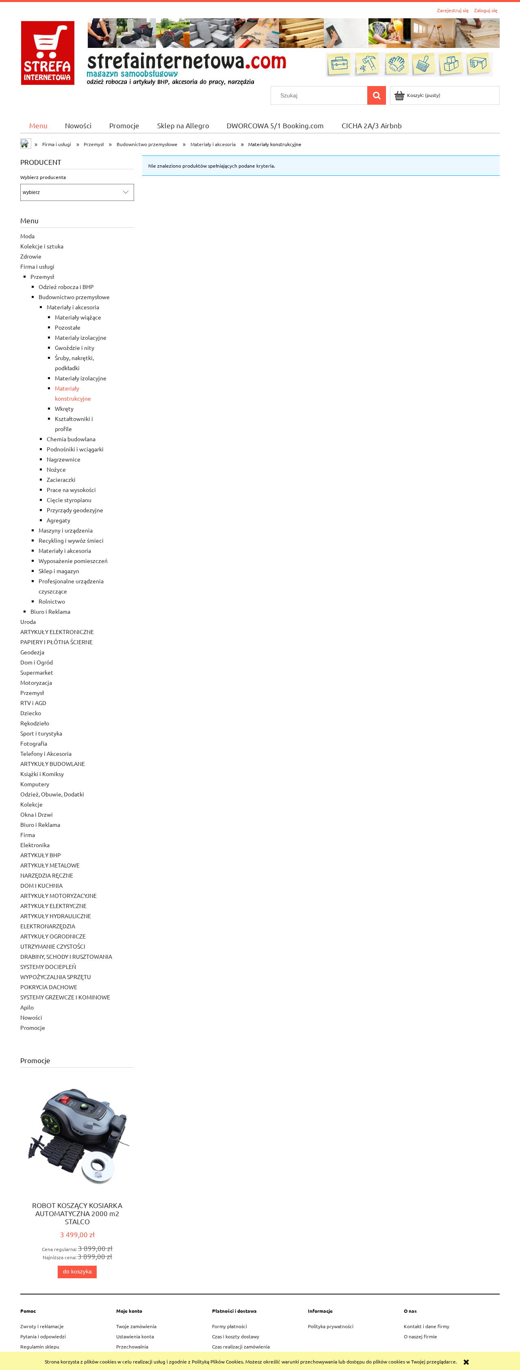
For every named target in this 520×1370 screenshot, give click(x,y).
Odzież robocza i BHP (66, 286)
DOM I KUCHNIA (41, 885)
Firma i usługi (37, 266)
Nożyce (56, 469)
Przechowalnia (132, 1346)
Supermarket (36, 672)
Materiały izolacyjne (80, 378)
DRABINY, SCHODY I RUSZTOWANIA (66, 956)
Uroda (28, 621)
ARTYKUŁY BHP (40, 855)
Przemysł (42, 276)
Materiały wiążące (78, 317)
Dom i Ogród (36, 662)
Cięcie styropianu (69, 499)
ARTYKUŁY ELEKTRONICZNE (57, 631)
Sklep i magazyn (59, 570)
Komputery (34, 783)
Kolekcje (31, 804)
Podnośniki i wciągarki (75, 449)
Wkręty (64, 408)
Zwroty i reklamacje (42, 1326)
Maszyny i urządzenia (66, 530)
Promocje (32, 1027)
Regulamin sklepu (39, 1346)
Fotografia (33, 743)
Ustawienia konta (135, 1336)
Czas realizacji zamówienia (241, 1346)
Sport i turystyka (41, 733)
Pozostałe (67, 327)
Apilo (27, 1007)
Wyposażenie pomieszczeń (73, 560)
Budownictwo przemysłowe (74, 296)
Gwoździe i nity (74, 347)
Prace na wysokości (71, 489)
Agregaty (58, 520)
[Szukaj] (376, 95)
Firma (27, 834)
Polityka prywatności (330, 1326)
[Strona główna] (260, 51)
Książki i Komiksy (42, 773)
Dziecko (30, 712)
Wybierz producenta (43, 177)
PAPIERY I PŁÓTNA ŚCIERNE (56, 641)
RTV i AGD (33, 702)
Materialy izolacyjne (80, 337)
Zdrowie (30, 256)
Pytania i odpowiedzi (43, 1336)
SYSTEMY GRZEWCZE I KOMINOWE (65, 997)
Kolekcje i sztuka (41, 246)
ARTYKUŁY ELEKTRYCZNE (53, 905)
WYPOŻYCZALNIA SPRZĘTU (55, 976)
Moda (27, 235)
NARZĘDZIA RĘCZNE (46, 875)
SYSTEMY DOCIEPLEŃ (48, 966)
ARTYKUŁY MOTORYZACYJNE (58, 895)
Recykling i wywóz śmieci (71, 540)
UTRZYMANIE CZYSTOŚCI (52, 946)
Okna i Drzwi (36, 814)
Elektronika (35, 844)
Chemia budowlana (71, 438)
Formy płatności (229, 1326)
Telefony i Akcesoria (46, 753)
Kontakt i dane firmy (426, 1326)
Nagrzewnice (63, 459)
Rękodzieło (34, 723)
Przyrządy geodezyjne (75, 509)
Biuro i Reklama (50, 611)
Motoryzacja (36, 682)
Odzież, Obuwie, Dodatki (52, 794)
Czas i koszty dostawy (235, 1336)
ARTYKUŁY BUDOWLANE (52, 763)
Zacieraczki (61, 479)
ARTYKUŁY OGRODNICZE (53, 936)
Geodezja (32, 652)
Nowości (31, 1017)
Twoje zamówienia (136, 1326)
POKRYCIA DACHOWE (48, 986)
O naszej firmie (420, 1336)
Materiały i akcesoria (73, 307)
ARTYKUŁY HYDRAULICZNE (55, 915)
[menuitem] (38, 125)
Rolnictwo (52, 601)
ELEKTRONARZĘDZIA (47, 926)
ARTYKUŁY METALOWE (50, 865)
